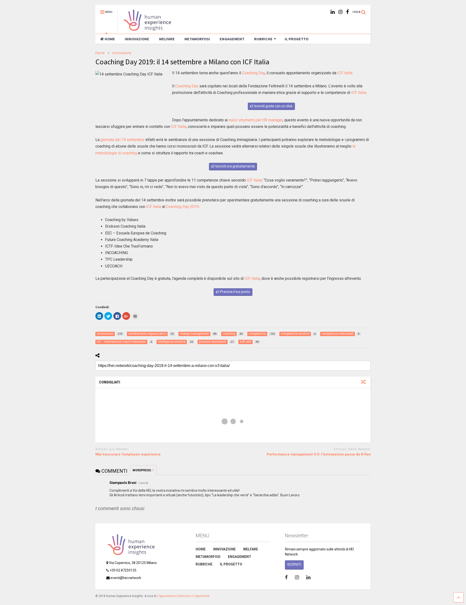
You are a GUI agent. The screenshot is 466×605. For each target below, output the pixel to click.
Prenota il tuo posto (234, 292)
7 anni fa (143, 483)
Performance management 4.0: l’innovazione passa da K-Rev (319, 454)
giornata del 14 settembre (122, 139)
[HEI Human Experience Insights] (144, 30)
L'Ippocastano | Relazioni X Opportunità (183, 596)
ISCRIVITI (294, 564)
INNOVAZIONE (137, 38)
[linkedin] (333, 12)
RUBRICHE (263, 38)
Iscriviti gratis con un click (273, 106)
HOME (110, 38)
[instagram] (340, 12)
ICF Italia (344, 73)
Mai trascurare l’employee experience (128, 454)
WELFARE (167, 38)
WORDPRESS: (143, 470)
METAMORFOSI (197, 38)
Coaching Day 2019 (182, 206)
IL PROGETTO (296, 38)
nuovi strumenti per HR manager (256, 120)
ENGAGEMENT (232, 38)
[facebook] (347, 12)
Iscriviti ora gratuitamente (235, 166)
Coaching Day (253, 73)
